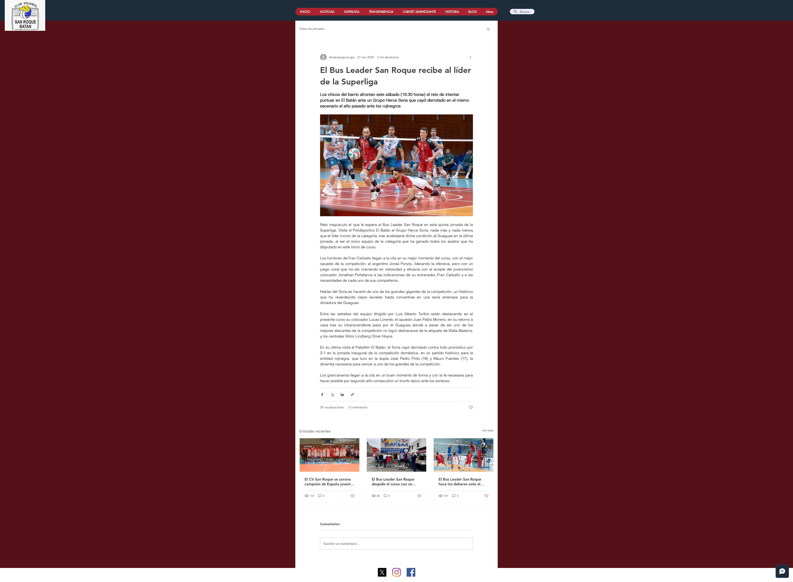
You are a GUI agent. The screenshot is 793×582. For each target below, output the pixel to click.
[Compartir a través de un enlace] (352, 395)
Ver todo (488, 430)
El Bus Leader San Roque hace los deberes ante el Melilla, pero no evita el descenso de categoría (460, 481)
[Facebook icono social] (411, 572)
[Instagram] (396, 572)
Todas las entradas (311, 29)
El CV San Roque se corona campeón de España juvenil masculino (328, 481)
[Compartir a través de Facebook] (322, 395)
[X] (382, 572)
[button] (488, 29)
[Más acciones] (470, 57)
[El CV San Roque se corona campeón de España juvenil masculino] (329, 455)
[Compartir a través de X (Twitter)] (332, 395)
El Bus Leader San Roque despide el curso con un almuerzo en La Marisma (393, 481)
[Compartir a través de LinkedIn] (342, 395)
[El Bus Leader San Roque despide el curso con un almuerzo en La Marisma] (396, 455)
